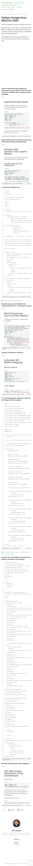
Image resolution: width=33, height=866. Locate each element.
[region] (16, 116)
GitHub (24, 136)
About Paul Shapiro (19, 2)
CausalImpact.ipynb (7, 805)
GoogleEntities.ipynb (7, 183)
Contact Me (19, 7)
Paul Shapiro (4, 14)
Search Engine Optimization (15, 14)
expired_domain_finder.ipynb (9, 136)
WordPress (25, 863)
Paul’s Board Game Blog (8, 9)
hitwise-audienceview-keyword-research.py (12, 758)
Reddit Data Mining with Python (13, 300)
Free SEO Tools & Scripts (8, 7)
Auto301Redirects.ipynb (8, 394)
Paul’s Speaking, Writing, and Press (10, 5)
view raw (29, 136)
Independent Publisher (11, 863)
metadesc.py (5, 548)
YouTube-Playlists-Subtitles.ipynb (10, 347)
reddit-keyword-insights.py (8, 296)
